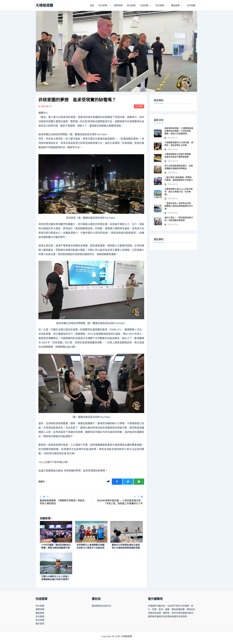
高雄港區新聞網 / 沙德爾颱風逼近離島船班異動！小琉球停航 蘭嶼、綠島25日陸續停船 (179, 131)
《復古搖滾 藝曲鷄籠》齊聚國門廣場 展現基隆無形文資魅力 (179, 179)
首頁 (92, 5)
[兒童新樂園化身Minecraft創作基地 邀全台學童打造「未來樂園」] (158, 194)
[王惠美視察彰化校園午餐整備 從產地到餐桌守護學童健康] (158, 158)
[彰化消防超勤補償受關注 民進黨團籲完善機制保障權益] (158, 169)
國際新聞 (118, 5)
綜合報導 (159, 5)
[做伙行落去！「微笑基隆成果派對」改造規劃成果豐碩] (158, 221)
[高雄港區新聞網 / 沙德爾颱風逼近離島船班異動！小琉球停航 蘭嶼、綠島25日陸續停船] (158, 133)
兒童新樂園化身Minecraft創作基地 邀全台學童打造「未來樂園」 (179, 191)
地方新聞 (102, 5)
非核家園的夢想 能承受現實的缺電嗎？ (85, 470)
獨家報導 (175, 5)
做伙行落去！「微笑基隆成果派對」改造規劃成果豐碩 (179, 219)
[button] (108, 5)
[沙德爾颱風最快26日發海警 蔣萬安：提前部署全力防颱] (158, 146)
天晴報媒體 (44, 5)
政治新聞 (131, 5)
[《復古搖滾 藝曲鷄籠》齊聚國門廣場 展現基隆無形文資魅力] (158, 181)
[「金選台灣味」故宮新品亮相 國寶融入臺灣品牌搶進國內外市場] (158, 208)
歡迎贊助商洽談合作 (101, 605)
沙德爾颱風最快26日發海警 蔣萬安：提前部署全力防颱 (179, 144)
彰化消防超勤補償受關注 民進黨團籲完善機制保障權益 (179, 167)
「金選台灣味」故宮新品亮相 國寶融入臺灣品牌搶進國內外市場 (179, 206)
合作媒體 (191, 5)
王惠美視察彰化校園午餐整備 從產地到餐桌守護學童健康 (179, 155)
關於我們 (40, 623)
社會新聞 (144, 5)
